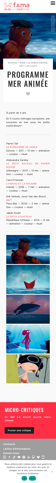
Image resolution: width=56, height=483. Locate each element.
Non (32, 478)
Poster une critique (19, 430)
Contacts (9, 444)
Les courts (31, 66)
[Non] (52, 471)
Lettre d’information (16, 448)
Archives (12, 62)
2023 (22, 62)
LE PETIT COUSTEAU (19, 216)
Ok (24, 478)
